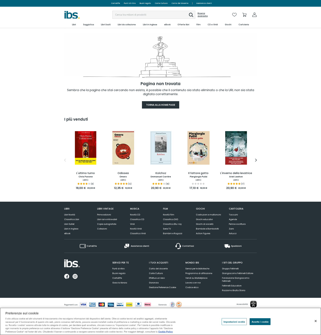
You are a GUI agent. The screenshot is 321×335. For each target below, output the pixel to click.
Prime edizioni (104, 214)
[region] (160, 321)
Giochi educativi (204, 219)
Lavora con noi (193, 282)
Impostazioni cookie (234, 321)
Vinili (132, 224)
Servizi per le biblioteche (197, 268)
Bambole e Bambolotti (207, 228)
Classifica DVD (170, 219)
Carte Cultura (161, 3)
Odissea (123, 173)
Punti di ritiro (130, 3)
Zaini (231, 228)
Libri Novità (69, 214)
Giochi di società (204, 224)
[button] (191, 15)
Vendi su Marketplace (196, 278)
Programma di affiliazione (198, 273)
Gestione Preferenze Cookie (162, 287)
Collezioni (102, 228)
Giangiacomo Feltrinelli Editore (237, 273)
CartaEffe (115, 3)
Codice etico (191, 287)
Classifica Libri (71, 219)
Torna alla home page (160, 105)
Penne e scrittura (237, 224)
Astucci (233, 233)
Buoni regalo (145, 3)
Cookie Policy (165, 331)
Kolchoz (160, 173)
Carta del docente (180, 3)
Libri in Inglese (71, 228)
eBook (67, 233)
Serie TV (167, 228)
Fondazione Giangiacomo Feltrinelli (235, 279)
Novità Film (168, 214)
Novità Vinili (136, 228)
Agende (233, 219)
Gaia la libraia (119, 282)
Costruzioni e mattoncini (208, 214)
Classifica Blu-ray (172, 224)
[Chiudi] (315, 321)
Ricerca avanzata (203, 14)
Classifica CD (137, 219)
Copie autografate (106, 224)
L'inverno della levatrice (236, 173)
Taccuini (233, 214)
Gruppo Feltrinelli (230, 268)
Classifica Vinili (138, 233)
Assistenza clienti (204, 3)
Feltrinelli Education (232, 285)
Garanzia (154, 282)
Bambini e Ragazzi (172, 233)
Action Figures (203, 233)
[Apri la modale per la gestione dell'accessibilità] (253, 304)
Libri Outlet (69, 224)
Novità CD (135, 214)
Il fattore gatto (198, 173)
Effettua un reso (157, 278)
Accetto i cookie (260, 321)
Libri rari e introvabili (107, 219)
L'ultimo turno (85, 173)
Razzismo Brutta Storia (233, 290)
